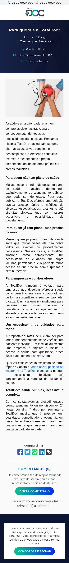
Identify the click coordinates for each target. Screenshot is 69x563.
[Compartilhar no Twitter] (27, 451)
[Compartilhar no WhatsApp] (35, 451)
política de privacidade (24, 539)
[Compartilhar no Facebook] (20, 451)
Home (28, 37)
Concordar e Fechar (34, 551)
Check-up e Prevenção (36, 41)
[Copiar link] (49, 452)
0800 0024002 (22, 2)
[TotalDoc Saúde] (34, 13)
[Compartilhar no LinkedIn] (42, 451)
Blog (41, 37)
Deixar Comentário (34, 491)
